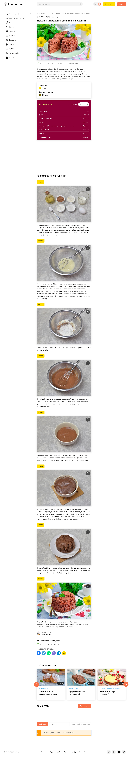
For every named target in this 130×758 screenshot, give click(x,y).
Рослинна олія (44, 129)
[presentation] (36, 684)
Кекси (47, 688)
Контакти (44, 752)
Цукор (41, 115)
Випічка (57, 13)
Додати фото (84, 706)
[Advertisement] (64, 158)
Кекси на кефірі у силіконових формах (48, 693)
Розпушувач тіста (45, 137)
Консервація (13, 53)
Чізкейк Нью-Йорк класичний (107, 693)
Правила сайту (56, 752)
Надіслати (42, 724)
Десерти (12, 40)
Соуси (11, 44)
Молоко (41, 133)
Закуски (12, 27)
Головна (42, 13)
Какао (41, 122)
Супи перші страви (16, 14)
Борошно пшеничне (46, 118)
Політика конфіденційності (74, 752)
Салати (12, 31)
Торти (11, 57)
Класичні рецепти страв (114, 688)
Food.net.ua (15, 4)
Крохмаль (42, 126)
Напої (11, 22)
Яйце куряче (43, 111)
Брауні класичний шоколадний (77, 693)
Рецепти (50, 13)
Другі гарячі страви (16, 18)
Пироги (78, 688)
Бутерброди (13, 49)
